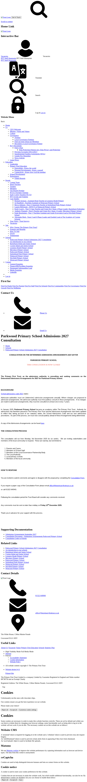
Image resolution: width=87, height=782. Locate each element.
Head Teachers (15, 184)
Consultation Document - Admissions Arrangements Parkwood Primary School (33, 536)
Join (6, 225)
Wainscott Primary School (19, 256)
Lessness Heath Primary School (21, 248)
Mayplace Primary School (19, 250)
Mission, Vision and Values (19, 131)
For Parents (18, 286)
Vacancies (4, 56)
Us (6, 127)
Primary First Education (18, 166)
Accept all (13, 710)
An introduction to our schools (21, 242)
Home (7, 125)
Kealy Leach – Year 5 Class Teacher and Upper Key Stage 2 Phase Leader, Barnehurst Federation (49, 209)
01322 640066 (40, 596)
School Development (17, 174)
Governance (14, 135)
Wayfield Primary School (19, 258)
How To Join (14, 231)
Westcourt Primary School (19, 260)
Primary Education (29, 648)
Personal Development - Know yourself (28, 170)
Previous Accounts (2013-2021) (25, 152)
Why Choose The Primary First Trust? (23, 227)
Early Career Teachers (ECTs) (20, 195)
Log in (43, 113)
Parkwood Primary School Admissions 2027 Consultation (30, 240)
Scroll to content (7, 22)
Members (13, 189)
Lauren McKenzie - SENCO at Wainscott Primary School (35, 207)
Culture (12, 133)
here (42, 423)
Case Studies (14, 199)
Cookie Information (17, 660)
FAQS (12, 233)
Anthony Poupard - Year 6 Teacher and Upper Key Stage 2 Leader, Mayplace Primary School (48, 211)
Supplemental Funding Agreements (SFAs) (29, 154)
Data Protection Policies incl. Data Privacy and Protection (39, 150)
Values (18, 648)
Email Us (43, 330)
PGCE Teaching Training (19, 193)
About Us (4, 648)
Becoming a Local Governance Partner (28, 144)
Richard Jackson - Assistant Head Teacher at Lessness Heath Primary (39, 201)
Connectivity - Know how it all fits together (30, 172)
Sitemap (8, 654)
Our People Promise (17, 191)
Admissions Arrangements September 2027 (20, 534)
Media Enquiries (16, 270)
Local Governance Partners (24, 140)
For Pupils (6, 286)
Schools (8, 238)
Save (20, 780)
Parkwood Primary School (19, 252)
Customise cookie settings (27, 710)
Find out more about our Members (26, 142)
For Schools (41, 286)
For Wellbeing (14, 288)
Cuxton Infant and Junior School (21, 246)
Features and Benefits (17, 229)
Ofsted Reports (19, 178)
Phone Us (43, 313)
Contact (8, 262)
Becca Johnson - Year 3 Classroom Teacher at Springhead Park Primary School (42, 205)
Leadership (14, 164)
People (7, 180)
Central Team (15, 182)
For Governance (72, 286)
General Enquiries (16, 264)
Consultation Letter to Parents (16, 538)
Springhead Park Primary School (21, 254)
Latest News (14, 160)
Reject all (5, 710)
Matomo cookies (12, 751)
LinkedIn (13, 272)
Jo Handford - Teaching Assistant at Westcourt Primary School (36, 203)
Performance (14, 176)
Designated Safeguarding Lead (21, 268)
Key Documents (16, 146)
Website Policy (15, 662)
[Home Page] (6, 17)
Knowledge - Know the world (25, 168)
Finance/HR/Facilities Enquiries (21, 266)
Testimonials (14, 235)
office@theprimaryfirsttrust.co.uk (47, 613)
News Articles (19, 158)
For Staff (30, 286)
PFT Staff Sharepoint (8, 58)
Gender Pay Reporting (22, 156)
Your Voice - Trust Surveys (19, 221)
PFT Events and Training (19, 197)
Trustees (17, 138)
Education (9, 162)
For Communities (56, 286)
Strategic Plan (50, 648)
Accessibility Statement (18, 658)
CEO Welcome (15, 129)
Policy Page (18, 148)
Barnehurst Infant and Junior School (23, 244)
